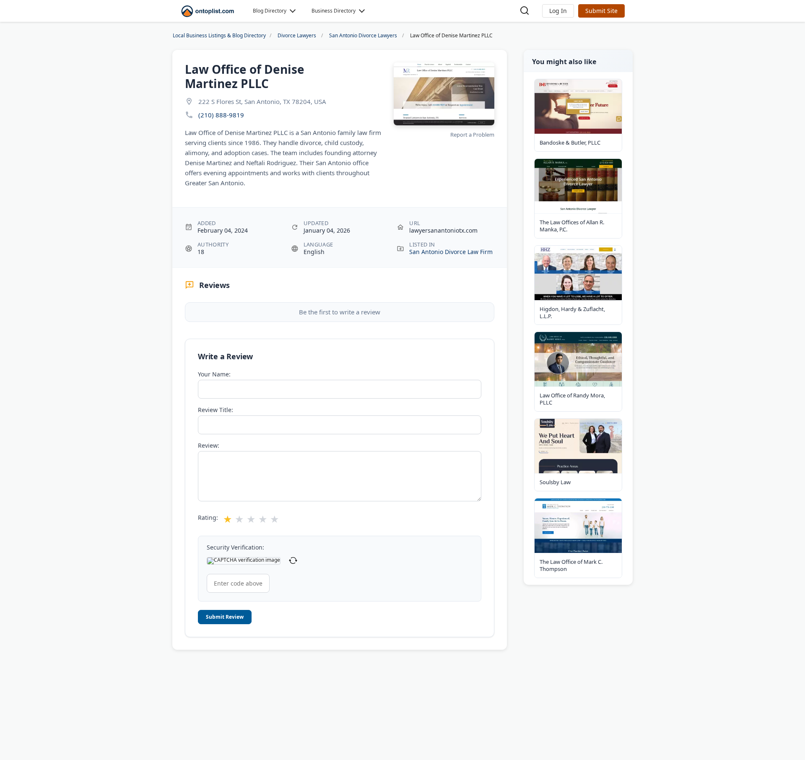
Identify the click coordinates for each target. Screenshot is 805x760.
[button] (558, 11)
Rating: (208, 518)
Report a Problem (472, 134)
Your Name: (214, 374)
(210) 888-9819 (221, 115)
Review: (208, 446)
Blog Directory (269, 10)
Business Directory (334, 10)
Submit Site (601, 11)
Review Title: (215, 410)
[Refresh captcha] (293, 561)
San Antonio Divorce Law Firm (451, 252)
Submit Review (225, 616)
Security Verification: (235, 547)
